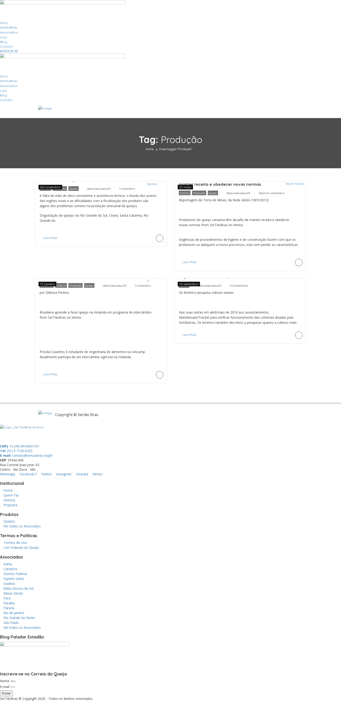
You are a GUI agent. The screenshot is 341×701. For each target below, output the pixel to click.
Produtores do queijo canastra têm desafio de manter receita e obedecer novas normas (224, 181)
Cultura (184, 193)
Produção (199, 193)
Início (4, 23)
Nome (5, 681)
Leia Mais (50, 238)
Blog (3, 42)
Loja (3, 37)
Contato (6, 46)
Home (150, 149)
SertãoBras (8, 27)
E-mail (4, 686)
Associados (9, 32)
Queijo (73, 188)
